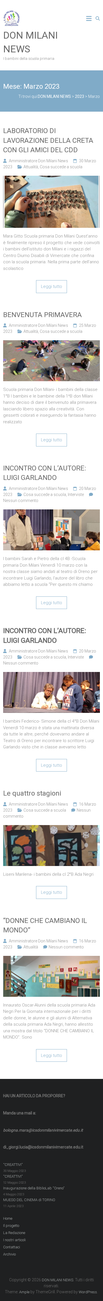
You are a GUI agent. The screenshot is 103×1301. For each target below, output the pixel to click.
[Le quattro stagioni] (51, 828)
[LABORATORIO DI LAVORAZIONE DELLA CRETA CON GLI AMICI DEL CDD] (51, 178)
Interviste (76, 494)
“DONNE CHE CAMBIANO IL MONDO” (45, 925)
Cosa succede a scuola (61, 167)
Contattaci (11, 1247)
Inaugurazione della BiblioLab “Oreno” (33, 1188)
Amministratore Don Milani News (38, 161)
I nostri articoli (14, 1240)
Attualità (30, 167)
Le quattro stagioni (32, 793)
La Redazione (14, 1233)
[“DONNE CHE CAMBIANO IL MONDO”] (51, 959)
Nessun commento (20, 500)
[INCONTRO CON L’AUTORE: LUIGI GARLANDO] (51, 512)
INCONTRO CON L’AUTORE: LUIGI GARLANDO (44, 473)
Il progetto (11, 1225)
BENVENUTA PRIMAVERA (42, 315)
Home (7, 1218)
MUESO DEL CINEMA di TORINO (29, 1200)
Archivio (9, 1254)
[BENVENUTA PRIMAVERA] (51, 343)
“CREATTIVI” (13, 1164)
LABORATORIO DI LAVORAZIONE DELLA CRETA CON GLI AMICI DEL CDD (48, 140)
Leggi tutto (51, 286)
